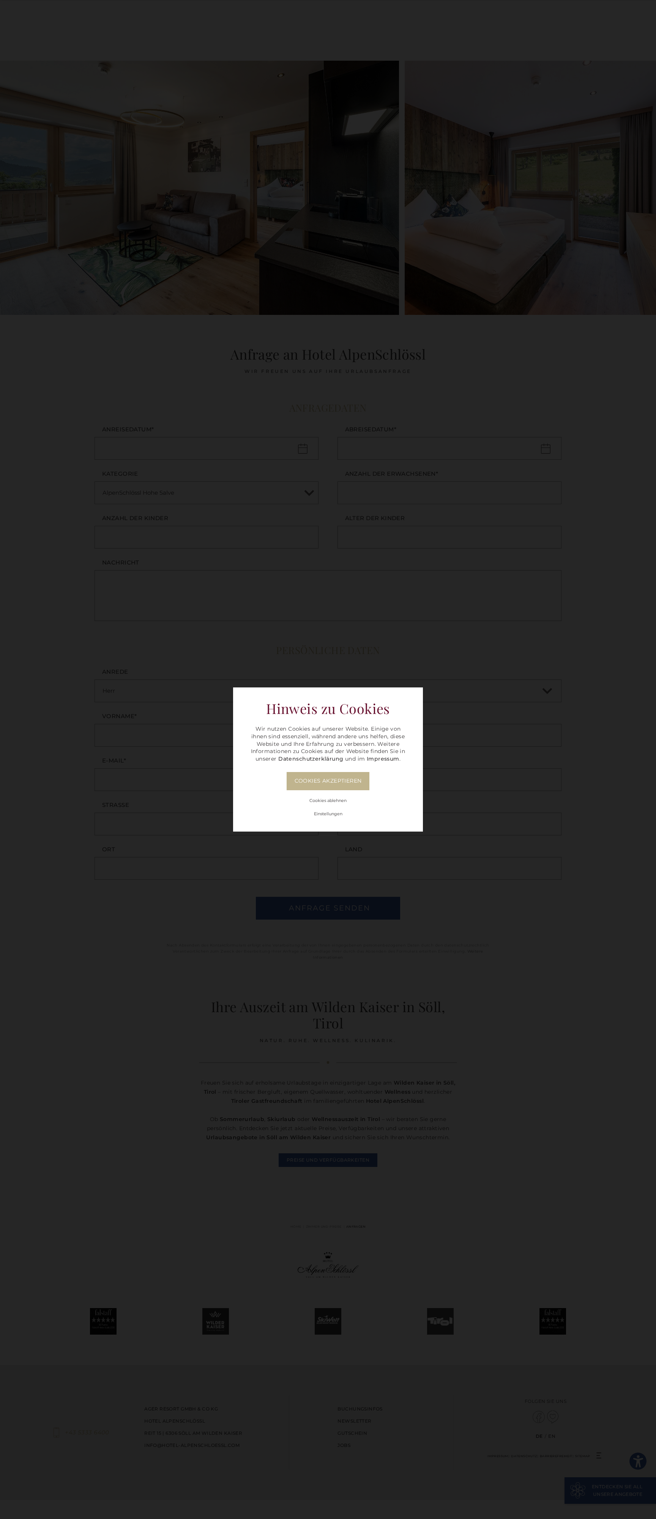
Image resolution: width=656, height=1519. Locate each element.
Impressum (383, 758)
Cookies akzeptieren (328, 780)
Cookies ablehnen (328, 800)
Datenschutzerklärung (310, 758)
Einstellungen (328, 813)
